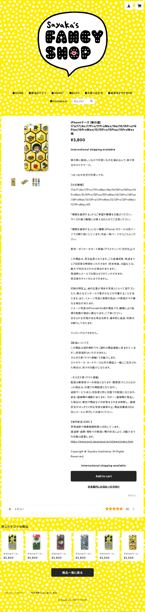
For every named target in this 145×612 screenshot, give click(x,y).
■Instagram (58, 101)
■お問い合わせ (94, 93)
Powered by (68, 605)
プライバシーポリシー (14, 593)
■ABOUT (57, 93)
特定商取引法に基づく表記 (44, 593)
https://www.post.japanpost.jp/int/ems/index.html (102, 441)
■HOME (18, 93)
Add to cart (104, 476)
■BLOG (74, 93)
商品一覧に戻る (72, 572)
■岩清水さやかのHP (120, 93)
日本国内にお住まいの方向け (104, 486)
